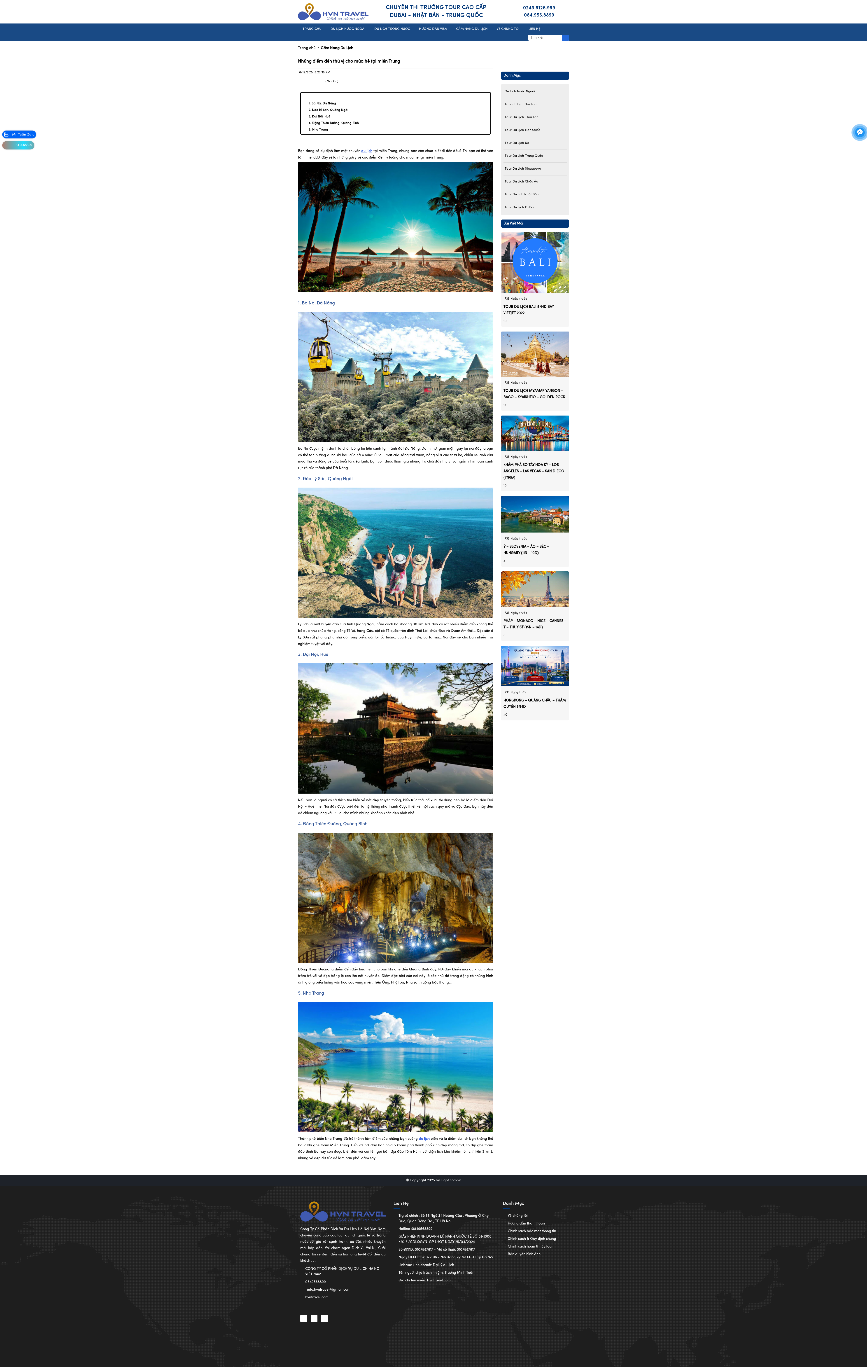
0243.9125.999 (539, 8)
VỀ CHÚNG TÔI (508, 29)
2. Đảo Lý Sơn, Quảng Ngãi (328, 110)
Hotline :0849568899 (415, 1229)
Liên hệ (534, 29)
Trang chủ (307, 48)
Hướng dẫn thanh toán (526, 1223)
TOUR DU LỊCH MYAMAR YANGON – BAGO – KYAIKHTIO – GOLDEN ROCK (534, 394)
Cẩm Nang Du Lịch (337, 48)
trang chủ (312, 29)
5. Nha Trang (318, 129)
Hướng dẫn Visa (433, 29)
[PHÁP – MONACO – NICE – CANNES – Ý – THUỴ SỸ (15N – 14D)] (535, 589)
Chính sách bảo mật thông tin (532, 1231)
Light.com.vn (451, 1180)
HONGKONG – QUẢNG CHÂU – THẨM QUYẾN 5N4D (534, 703)
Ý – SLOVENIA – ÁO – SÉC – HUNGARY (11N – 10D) (526, 550)
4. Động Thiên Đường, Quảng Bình (334, 123)
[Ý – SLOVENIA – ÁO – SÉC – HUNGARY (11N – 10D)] (535, 514)
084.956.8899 (539, 15)
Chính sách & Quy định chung (532, 1239)
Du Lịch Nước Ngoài (348, 29)
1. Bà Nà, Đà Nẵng (322, 103)
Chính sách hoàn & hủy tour (530, 1246)
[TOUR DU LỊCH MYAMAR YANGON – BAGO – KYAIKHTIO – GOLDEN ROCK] (535, 353)
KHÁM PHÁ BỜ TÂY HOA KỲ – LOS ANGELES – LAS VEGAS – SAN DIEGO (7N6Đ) (533, 471)
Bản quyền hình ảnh (524, 1254)
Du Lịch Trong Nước (392, 29)
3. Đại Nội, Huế (319, 116)
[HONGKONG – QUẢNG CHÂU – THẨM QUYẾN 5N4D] (535, 665)
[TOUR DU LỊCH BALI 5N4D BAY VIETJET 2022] (535, 262)
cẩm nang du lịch (472, 29)
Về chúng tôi (518, 1216)
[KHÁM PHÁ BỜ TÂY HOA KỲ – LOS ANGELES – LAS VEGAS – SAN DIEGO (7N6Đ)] (535, 433)
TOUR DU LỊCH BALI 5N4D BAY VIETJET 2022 (528, 310)
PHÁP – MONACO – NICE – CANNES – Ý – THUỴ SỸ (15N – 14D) (534, 624)
